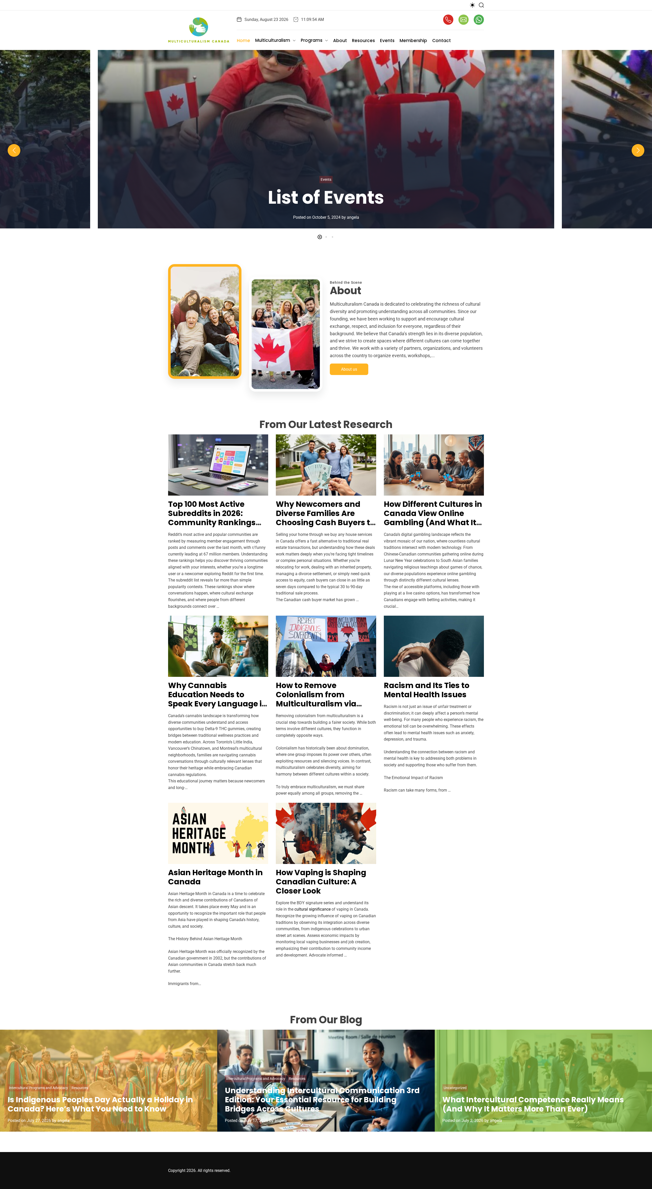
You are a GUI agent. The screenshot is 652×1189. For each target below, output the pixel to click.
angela (351, 218)
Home (243, 40)
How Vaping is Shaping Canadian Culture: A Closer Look (321, 881)
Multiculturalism (272, 40)
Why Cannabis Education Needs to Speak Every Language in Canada (217, 699)
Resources (363, 40)
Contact (441, 40)
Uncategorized (455, 1088)
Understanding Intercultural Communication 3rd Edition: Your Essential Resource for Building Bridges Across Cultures (322, 1099)
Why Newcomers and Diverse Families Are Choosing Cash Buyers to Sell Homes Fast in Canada (325, 522)
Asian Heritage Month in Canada (215, 877)
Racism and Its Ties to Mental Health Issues (426, 690)
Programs (311, 40)
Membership (413, 40)
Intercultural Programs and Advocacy (38, 1088)
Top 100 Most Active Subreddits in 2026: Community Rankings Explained (212, 518)
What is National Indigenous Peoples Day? (326, 186)
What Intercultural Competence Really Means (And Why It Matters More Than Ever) (533, 1104)
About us (349, 369)
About (340, 40)
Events (387, 40)
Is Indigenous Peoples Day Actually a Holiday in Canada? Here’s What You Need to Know (100, 1104)
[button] (14, 150)
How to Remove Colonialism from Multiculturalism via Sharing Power (316, 699)
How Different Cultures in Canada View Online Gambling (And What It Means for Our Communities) (433, 522)
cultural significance (312, 909)
